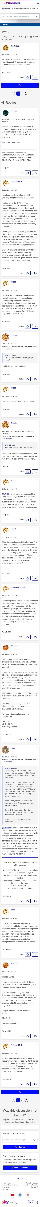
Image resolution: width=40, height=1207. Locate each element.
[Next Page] (27, 94)
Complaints (5, 1187)
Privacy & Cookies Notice (10, 1185)
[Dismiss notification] (37, 8)
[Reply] (35, 77)
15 (6, 1079)
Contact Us (34, 1187)
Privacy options (6, 1183)
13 (6, 949)
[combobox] (18, 16)
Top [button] (21, 1179)
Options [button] (4, 32)
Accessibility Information (30, 1185)
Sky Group (5, 1189)
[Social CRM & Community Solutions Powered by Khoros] (33, 1202)
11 (6, 734)
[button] (37, 45)
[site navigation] (2, 3)
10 (6, 632)
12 (6, 896)
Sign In (37, 3)
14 (6, 1031)
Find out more (7, 349)
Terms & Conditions (32, 1183)
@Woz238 (9, 768)
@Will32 (8, 355)
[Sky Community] (12, 3)
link (7, 142)
